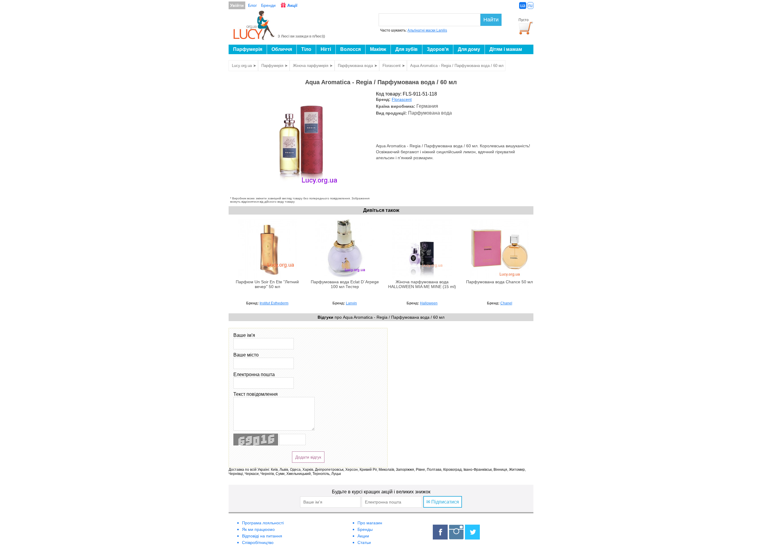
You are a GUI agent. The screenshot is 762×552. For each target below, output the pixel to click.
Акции (363, 536)
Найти (491, 20)
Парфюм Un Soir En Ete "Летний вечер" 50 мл (267, 284)
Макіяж (378, 49)
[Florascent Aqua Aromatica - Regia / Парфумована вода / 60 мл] (301, 193)
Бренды (365, 529)
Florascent (402, 99)
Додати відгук (308, 457)
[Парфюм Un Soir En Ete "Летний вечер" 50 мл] (267, 277)
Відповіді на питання (262, 536)
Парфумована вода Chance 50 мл (499, 282)
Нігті (326, 49)
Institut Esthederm (274, 303)
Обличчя (281, 49)
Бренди (268, 5)
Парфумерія (247, 49)
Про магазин (369, 522)
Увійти (237, 5)
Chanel (506, 303)
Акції (292, 5)
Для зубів (406, 49)
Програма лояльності (263, 522)
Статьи (364, 542)
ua (522, 5)
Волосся (350, 49)
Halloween (429, 303)
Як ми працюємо (258, 529)
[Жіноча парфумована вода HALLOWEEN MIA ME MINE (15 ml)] (422, 277)
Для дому (469, 49)
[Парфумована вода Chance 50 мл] (499, 277)
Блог (252, 5)
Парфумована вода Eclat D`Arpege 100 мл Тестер (345, 284)
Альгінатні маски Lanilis (427, 30)
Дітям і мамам (505, 49)
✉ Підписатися (442, 501)
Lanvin (351, 303)
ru (530, 5)
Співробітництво (258, 542)
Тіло (306, 49)
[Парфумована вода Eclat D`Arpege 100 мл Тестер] (344, 277)
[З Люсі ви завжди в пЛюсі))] (254, 38)
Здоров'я (438, 49)
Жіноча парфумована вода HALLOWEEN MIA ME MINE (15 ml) (422, 284)
